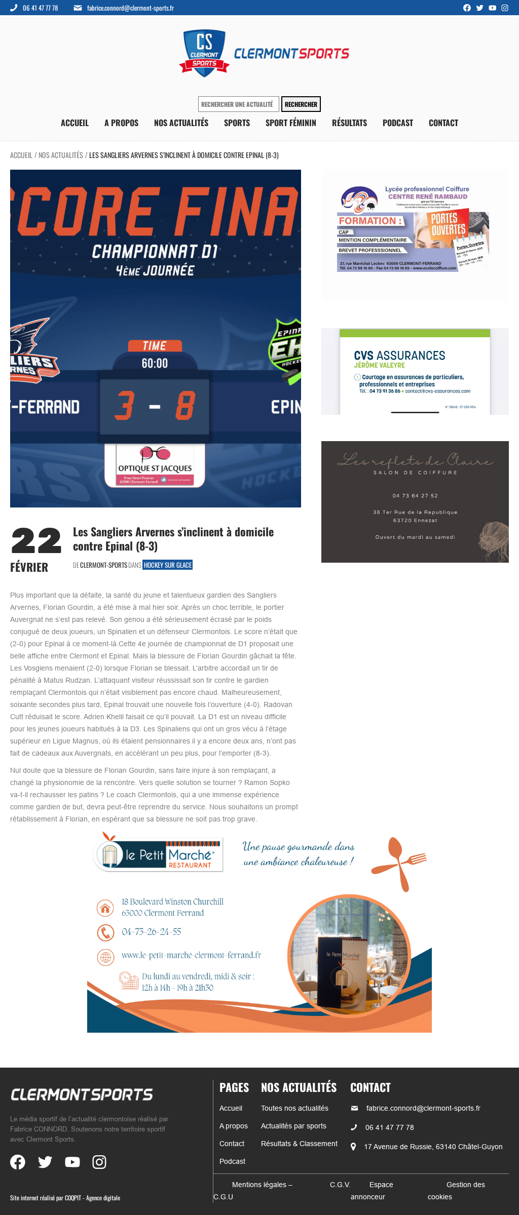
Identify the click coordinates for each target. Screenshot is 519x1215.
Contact (443, 123)
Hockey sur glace (168, 565)
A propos (121, 123)
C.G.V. (340, 1185)
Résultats (349, 123)
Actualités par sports (293, 1126)
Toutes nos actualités (294, 1108)
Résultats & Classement (299, 1144)
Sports (237, 123)
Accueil (75, 123)
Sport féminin (291, 123)
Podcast (398, 123)
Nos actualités (181, 123)
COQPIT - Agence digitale (92, 1197)
